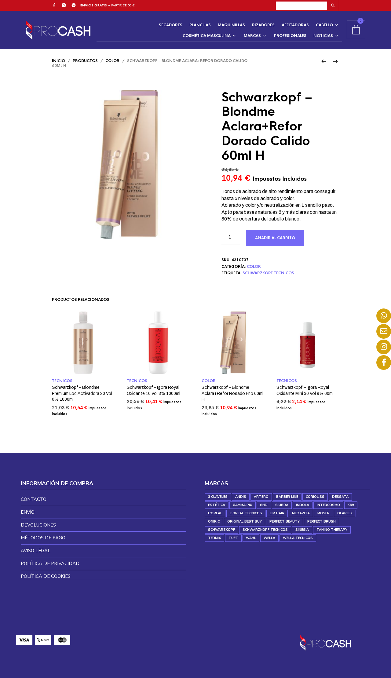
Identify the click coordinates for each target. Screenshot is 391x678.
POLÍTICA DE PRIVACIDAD (50, 563)
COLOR (112, 60)
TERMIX (214, 538)
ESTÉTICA (216, 505)
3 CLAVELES (218, 496)
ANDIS (240, 496)
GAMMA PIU (242, 505)
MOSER (323, 513)
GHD (264, 505)
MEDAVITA (301, 513)
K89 (351, 505)
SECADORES (170, 25)
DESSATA (340, 496)
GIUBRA (281, 505)
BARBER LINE (287, 496)
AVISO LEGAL (35, 551)
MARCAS (252, 35)
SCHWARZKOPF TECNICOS (268, 273)
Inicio (58, 60)
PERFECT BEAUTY (284, 521)
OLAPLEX (345, 513)
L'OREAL (215, 513)
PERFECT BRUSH (321, 521)
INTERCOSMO (328, 505)
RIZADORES (263, 25)
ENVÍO (28, 512)
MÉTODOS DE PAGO (43, 538)
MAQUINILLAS (231, 25)
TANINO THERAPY (331, 529)
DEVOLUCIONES (38, 525)
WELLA (269, 538)
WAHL (251, 538)
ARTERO (261, 496)
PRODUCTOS (85, 60)
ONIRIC (214, 521)
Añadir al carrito (275, 237)
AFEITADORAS (295, 25)
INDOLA (302, 505)
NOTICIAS (323, 35)
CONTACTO (33, 499)
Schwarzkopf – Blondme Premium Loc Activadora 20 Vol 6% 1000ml (82, 393)
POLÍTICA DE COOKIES (46, 576)
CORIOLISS (315, 496)
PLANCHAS (200, 25)
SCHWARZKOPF (221, 529)
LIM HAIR (277, 513)
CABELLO (324, 25)
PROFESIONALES (290, 35)
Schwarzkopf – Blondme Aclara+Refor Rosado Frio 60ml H (232, 393)
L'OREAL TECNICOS (246, 513)
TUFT (233, 538)
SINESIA (302, 529)
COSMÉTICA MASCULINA (207, 35)
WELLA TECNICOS (298, 538)
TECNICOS (62, 380)
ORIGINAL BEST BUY (244, 521)
